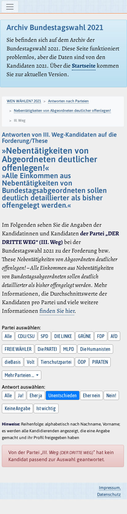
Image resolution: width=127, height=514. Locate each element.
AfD (114, 336)
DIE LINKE (63, 336)
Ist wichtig (46, 408)
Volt (31, 362)
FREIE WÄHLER (18, 349)
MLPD (68, 349)
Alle (8, 336)
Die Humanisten (95, 349)
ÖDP (82, 362)
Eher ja (36, 395)
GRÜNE (84, 336)
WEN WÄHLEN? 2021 (24, 101)
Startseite (84, 65)
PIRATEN (100, 362)
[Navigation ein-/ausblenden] (9, 7)
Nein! (111, 395)
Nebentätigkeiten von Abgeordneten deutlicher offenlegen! (62, 110)
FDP (100, 336)
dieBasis (13, 362)
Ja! (20, 395)
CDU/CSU (26, 336)
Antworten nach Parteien (68, 101)
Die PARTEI (47, 349)
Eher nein (91, 395)
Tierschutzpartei (56, 362)
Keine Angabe (17, 408)
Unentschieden (62, 395)
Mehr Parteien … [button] (20, 375)
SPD (44, 336)
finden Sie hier (56, 311)
